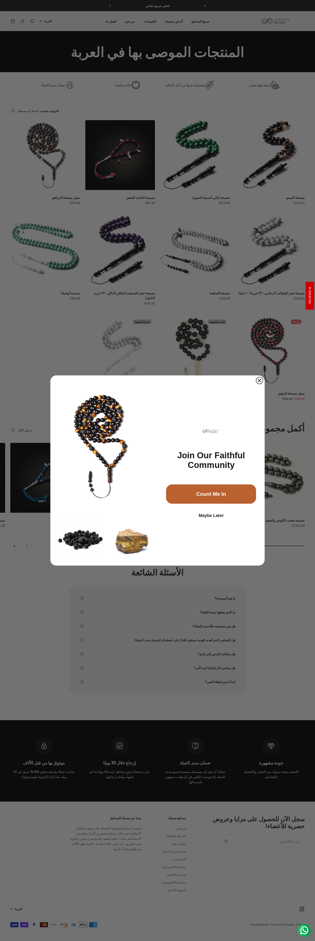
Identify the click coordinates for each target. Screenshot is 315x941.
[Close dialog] (259, 380)
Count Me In (211, 494)
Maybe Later (211, 515)
